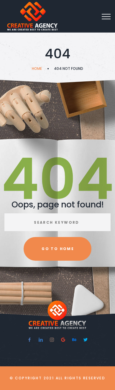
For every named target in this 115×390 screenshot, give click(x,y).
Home (37, 68)
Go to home (58, 248)
